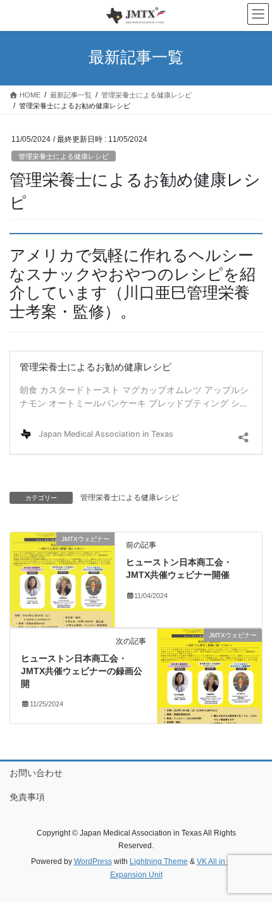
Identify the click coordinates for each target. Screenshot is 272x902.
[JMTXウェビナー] (62, 579)
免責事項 (27, 797)
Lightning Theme (159, 861)
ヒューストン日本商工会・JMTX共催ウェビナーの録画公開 (81, 670)
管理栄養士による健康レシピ (63, 156)
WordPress (93, 861)
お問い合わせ (36, 773)
